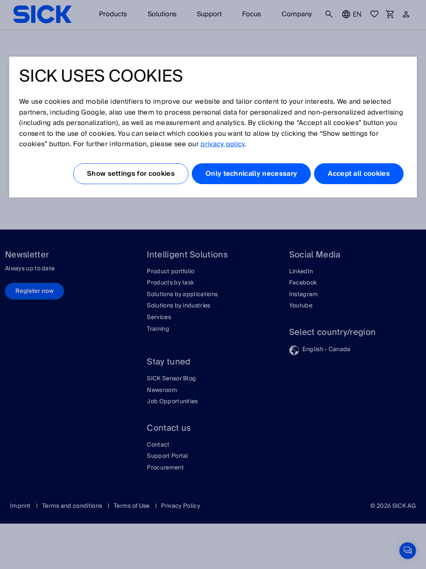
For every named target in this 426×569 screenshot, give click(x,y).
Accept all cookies (359, 174)
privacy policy (223, 144)
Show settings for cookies (131, 174)
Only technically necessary (251, 174)
